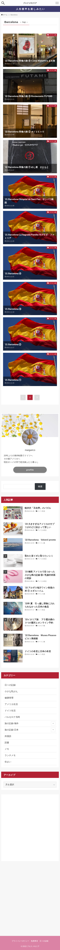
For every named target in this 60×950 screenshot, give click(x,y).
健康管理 (9, 698)
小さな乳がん (11, 691)
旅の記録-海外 (11, 723)
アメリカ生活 (11, 704)
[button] (3, 3)
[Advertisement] (30, 827)
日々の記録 (10, 685)
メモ (7, 749)
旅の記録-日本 (11, 730)
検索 (40, 486)
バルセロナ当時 (12, 717)
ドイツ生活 (10, 710)
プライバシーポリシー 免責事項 (25, 941)
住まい (8, 762)
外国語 (8, 736)
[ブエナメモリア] (30, 3)
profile (30, 470)
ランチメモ (10, 755)
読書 (7, 742)
